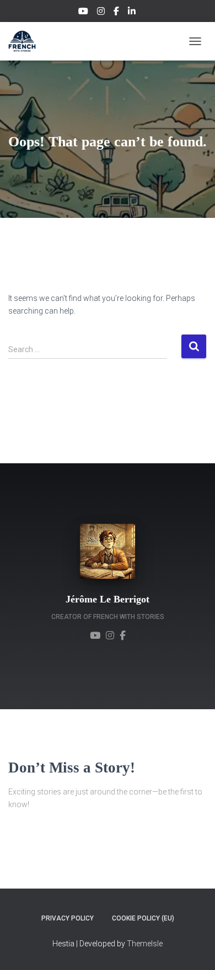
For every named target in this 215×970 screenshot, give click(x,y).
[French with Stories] (26, 41)
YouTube (84, 12)
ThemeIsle (145, 943)
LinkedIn (132, 12)
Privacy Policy (67, 918)
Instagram (101, 12)
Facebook (117, 12)
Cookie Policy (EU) (143, 918)
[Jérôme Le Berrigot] (95, 634)
